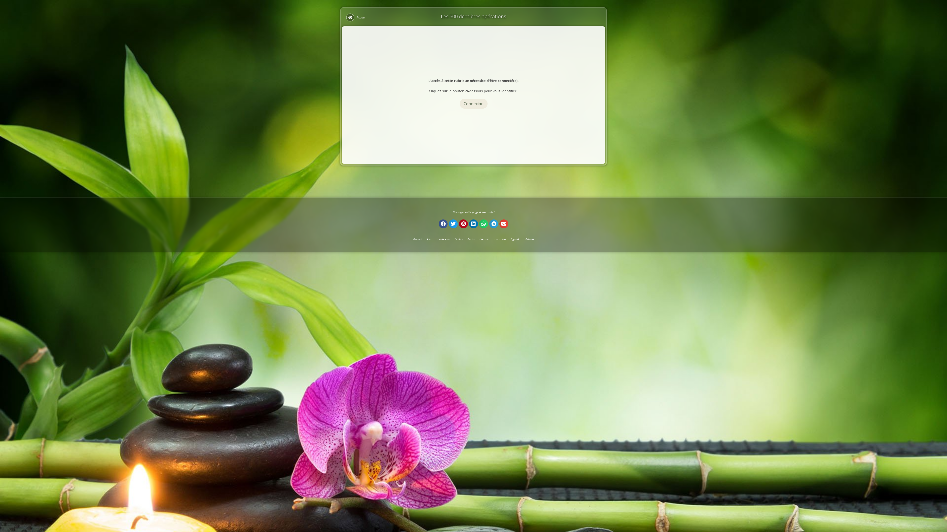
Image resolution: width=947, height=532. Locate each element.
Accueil (361, 17)
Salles (459, 239)
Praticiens (443, 239)
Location (500, 239)
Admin (530, 239)
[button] (443, 223)
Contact (484, 239)
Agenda (516, 239)
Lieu (430, 239)
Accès (471, 239)
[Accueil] (350, 17)
